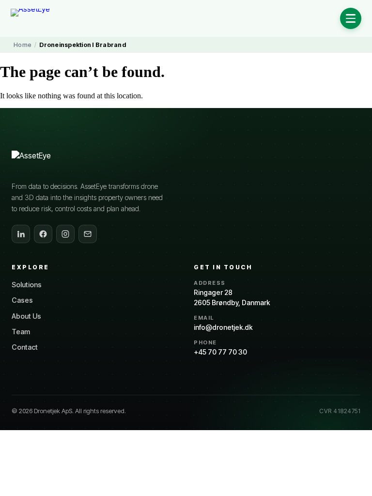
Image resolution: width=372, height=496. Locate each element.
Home (22, 44)
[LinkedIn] (21, 234)
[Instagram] (65, 234)
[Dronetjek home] (50, 161)
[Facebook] (43, 234)
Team (21, 331)
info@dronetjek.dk (223, 327)
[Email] (87, 234)
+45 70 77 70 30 (220, 352)
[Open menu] (350, 18)
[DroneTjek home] (46, 18)
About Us (26, 316)
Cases (22, 300)
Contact (25, 347)
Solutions (27, 284)
